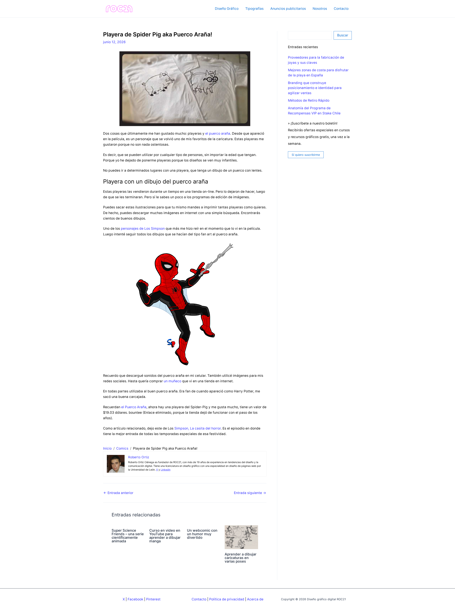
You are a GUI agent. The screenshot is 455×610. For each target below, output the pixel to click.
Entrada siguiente (250, 493)
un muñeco (172, 381)
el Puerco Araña (133, 407)
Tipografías (254, 9)
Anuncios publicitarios (288, 9)
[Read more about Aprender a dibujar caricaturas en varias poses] (241, 537)
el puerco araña (217, 133)
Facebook (135, 599)
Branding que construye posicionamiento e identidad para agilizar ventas (315, 88)
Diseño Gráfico (227, 9)
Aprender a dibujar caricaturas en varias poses (240, 557)
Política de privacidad (226, 599)
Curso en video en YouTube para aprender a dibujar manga (165, 535)
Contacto (341, 9)
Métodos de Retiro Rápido (308, 100)
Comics (122, 448)
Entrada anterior (118, 493)
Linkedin (165, 469)
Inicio (107, 448)
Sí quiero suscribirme (306, 154)
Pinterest (153, 599)
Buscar (342, 35)
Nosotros (320, 9)
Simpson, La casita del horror (197, 428)
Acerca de (255, 599)
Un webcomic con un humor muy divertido (202, 534)
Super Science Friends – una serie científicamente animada (128, 535)
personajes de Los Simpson (143, 228)
